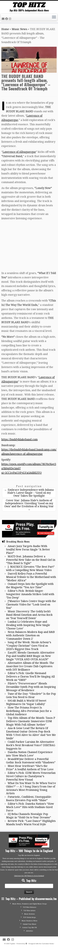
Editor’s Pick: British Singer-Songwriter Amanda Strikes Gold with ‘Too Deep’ (30, 594)
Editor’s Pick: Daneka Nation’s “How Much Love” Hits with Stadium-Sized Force (30, 807)
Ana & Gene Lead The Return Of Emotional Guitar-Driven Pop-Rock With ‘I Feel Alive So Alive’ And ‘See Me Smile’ (31, 733)
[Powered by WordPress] (26, 943)
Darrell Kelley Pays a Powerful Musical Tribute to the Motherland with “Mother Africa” (31, 577)
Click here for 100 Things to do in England (29, 876)
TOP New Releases (29, 907)
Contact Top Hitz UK (29, 927)
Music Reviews (29, 914)
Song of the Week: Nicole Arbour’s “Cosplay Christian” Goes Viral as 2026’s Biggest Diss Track (28, 646)
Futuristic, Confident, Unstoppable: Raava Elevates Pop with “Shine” (29, 798)
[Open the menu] (54, 17)
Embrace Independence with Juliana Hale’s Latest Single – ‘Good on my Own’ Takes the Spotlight (29, 492)
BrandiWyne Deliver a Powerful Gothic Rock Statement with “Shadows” (30, 760)
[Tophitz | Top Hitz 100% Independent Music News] (29, 5)
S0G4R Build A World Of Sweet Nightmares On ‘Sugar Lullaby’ (26, 702)
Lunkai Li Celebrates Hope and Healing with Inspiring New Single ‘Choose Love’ (28, 625)
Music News (19, 29)
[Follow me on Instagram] (10, 18)
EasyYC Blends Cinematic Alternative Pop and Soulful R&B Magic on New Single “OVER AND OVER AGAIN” (30, 656)
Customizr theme (48, 944)
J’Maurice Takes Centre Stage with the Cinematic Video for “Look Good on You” (31, 604)
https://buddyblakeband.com (19, 439)
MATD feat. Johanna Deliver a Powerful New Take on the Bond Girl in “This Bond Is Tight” (30, 560)
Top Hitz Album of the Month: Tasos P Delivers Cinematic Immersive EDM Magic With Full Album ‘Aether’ (30, 721)
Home (5, 29)
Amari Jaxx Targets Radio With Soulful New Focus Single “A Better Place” (28, 549)
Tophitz (12, 944)
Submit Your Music (29, 924)
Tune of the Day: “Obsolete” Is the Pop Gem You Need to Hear (31, 695)
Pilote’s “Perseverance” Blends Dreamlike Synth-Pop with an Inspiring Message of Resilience (31, 687)
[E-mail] (3, 18)
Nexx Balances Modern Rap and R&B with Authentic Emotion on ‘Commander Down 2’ (30, 635)
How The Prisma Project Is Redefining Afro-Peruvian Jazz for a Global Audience (28, 711)
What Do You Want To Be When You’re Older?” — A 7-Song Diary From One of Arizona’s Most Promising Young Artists (31, 788)
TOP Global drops (29, 917)
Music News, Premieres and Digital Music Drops (29, 904)
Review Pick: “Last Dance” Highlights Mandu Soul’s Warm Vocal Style (31, 822)
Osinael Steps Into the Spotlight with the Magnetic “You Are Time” (30, 585)
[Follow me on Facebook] (7, 18)
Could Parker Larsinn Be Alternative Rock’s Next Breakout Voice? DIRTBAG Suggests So (30, 745)
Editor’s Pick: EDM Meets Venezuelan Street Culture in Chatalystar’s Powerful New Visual (31, 776)
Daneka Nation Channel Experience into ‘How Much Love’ (29, 753)
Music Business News (29, 921)
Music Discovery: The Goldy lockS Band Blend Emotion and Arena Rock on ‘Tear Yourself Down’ (29, 615)
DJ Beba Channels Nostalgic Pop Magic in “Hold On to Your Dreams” (28, 815)
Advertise (29, 931)
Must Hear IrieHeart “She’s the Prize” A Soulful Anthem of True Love (30, 767)
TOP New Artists (29, 911)
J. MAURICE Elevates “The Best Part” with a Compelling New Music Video (30, 568)
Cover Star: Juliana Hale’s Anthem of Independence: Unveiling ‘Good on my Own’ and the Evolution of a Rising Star (29, 505)
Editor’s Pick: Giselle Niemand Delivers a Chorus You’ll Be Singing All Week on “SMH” (30, 677)
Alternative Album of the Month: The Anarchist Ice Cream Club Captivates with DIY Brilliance (30, 666)
